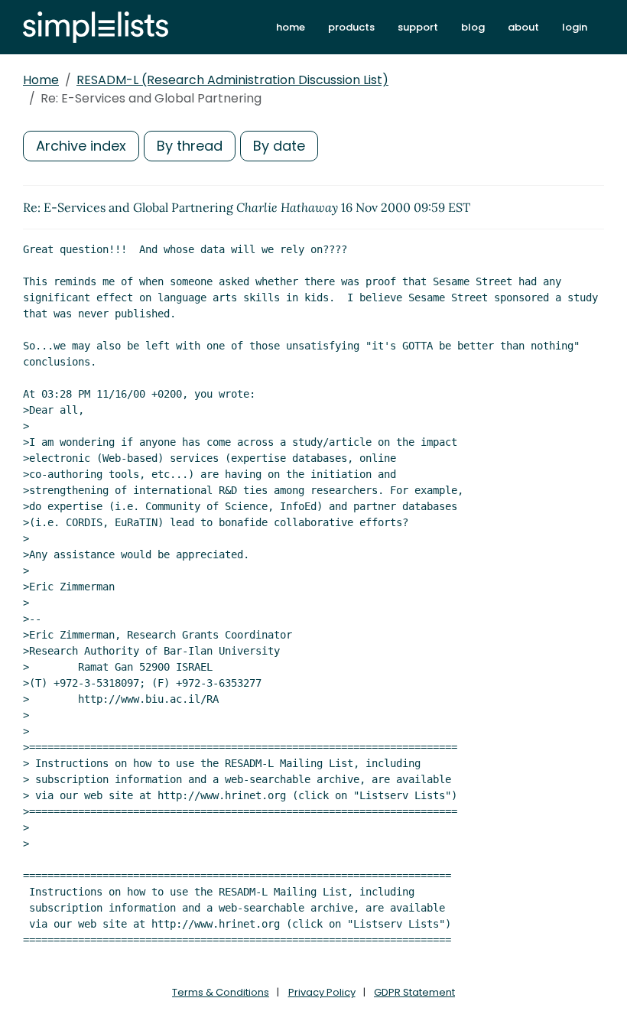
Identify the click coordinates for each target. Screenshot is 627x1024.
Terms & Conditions (220, 992)
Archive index (81, 145)
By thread (190, 145)
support (418, 27)
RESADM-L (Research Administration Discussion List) (232, 80)
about (523, 27)
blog (473, 27)
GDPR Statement (414, 992)
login (574, 27)
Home (41, 80)
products (351, 27)
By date (279, 145)
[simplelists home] (95, 27)
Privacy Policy (322, 992)
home (290, 27)
